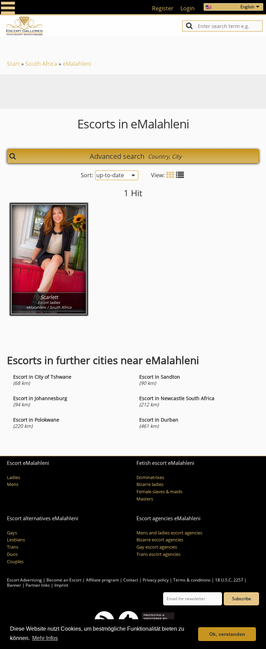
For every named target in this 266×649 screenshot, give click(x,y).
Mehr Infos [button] (45, 638)
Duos (12, 554)
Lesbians (16, 540)
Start (13, 63)
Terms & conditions (192, 580)
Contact (130, 580)
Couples (15, 562)
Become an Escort (63, 580)
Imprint (61, 585)
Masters (144, 499)
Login (187, 8)
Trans (12, 547)
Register (163, 8)
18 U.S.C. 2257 (229, 580)
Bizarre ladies (149, 484)
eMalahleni (77, 63)
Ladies (13, 477)
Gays (12, 533)
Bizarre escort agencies (159, 540)
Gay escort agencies (156, 547)
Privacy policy (156, 580)
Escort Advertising (24, 580)
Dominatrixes (150, 477)
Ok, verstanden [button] (227, 634)
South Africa (41, 63)
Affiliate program (102, 580)
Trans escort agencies (158, 554)
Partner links (38, 585)
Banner (14, 585)
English (247, 7)
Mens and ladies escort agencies (169, 533)
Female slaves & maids (159, 492)
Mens (12, 484)
